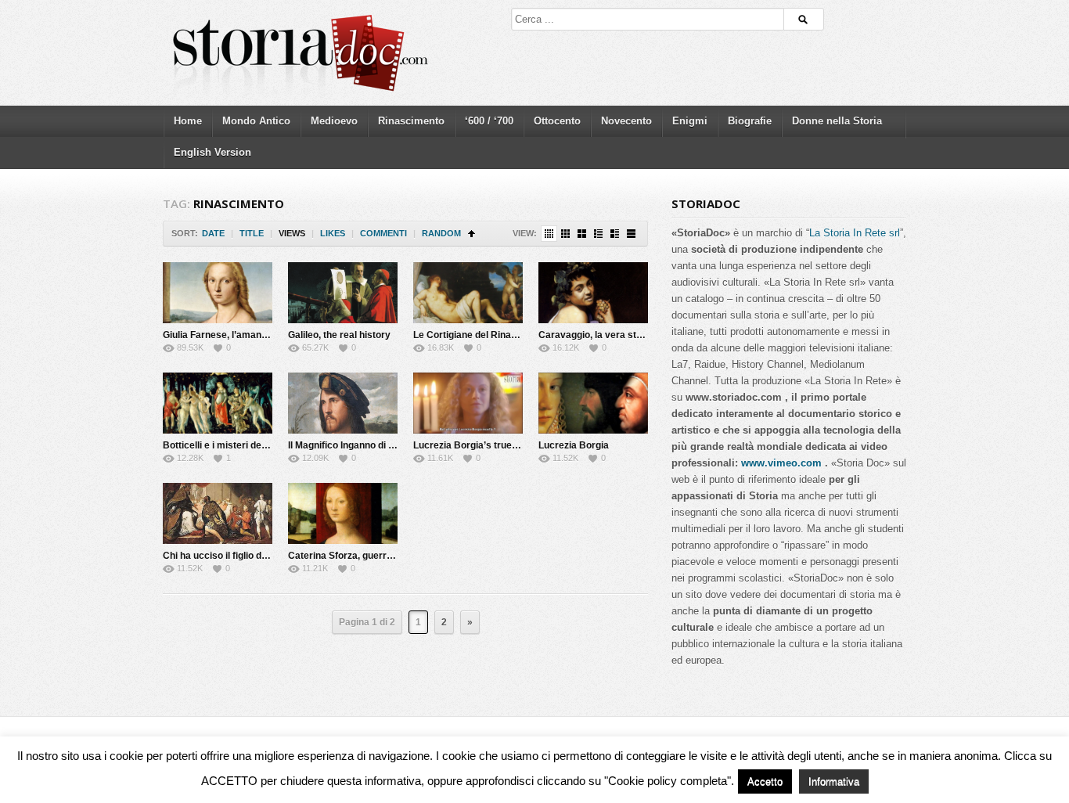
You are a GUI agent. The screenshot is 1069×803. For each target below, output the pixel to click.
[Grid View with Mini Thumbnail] (549, 233)
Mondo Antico (256, 121)
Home (188, 121)
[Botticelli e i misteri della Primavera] (218, 403)
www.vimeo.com (781, 463)
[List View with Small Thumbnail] (598, 233)
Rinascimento (411, 121)
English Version (212, 152)
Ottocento (557, 121)
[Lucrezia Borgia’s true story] (468, 403)
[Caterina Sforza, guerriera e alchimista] (343, 513)
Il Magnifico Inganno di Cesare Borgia (370, 445)
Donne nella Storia (837, 121)
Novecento (626, 121)
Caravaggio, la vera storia (595, 334)
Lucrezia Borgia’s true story (475, 445)
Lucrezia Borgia (573, 445)
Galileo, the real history (339, 334)
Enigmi (689, 121)
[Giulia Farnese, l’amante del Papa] (218, 293)
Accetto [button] (765, 781)
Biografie (750, 121)
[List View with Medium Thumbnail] (614, 233)
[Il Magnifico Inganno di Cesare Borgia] (343, 403)
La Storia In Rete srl (854, 233)
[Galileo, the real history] (343, 293)
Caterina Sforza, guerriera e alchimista (374, 555)
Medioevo (334, 121)
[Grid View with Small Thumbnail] (565, 233)
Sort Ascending (471, 233)
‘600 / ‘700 (489, 121)
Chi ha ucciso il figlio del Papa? (231, 555)
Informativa (833, 781)
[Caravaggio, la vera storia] (593, 293)
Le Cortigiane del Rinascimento (482, 334)
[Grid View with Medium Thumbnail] (582, 233)
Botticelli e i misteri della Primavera (242, 445)
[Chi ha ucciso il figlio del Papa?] (218, 513)
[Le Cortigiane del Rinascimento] (468, 293)
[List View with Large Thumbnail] (631, 233)
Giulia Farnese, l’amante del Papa (237, 334)
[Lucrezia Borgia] (593, 403)
